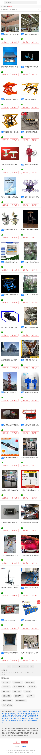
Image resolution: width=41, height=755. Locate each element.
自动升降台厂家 (27, 716)
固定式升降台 (6, 696)
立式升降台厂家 (13, 721)
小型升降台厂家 (29, 714)
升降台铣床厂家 (25, 718)
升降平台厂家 (34, 711)
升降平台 (27, 691)
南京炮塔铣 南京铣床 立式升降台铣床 (15, 229)
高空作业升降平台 (9, 620)
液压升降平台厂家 (18, 714)
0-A (2, 672)
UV (2, 674)
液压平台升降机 (7, 700)
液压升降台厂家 (7, 714)
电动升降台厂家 (16, 716)
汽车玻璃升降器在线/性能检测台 (31, 457)
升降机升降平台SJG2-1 (31, 588)
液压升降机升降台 (19, 687)
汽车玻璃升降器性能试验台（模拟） (12, 490)
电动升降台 (17, 691)
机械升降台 (6, 687)
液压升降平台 (19, 696)
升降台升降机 (30, 682)
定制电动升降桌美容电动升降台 (10, 164)
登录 (16, 742)
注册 (24, 742)
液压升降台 (6, 682)
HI (17, 672)
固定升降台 (32, 687)
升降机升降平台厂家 (23, 711)
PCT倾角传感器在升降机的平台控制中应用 (14, 523)
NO (28, 672)
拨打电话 (14, 42)
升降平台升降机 (7, 705)
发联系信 (5, 42)
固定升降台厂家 (24, 721)
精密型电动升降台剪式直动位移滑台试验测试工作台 (16, 327)
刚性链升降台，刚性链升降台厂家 (14, 132)
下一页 (26, 666)
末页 (31, 666)
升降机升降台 (17, 682)
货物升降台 (30, 696)
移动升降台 (6, 691)
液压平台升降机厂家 (13, 718)
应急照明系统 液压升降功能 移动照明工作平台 (15, 588)
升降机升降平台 (20, 700)
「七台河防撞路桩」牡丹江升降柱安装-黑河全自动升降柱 (18, 555)
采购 (38, 602)
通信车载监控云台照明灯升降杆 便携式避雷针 (15, 360)
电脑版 (24, 746)
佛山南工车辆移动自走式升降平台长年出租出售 (18, 392)
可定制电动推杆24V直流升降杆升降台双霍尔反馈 (16, 197)
